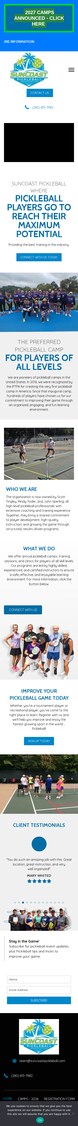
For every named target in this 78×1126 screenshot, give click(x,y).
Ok (40, 1120)
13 (63, 903)
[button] (40, 93)
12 (59, 903)
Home (7, 1099)
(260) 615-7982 (42, 107)
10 (51, 903)
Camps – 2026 (28, 1099)
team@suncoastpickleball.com (42, 1061)
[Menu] (71, 70)
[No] (73, 1114)
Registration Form (59, 1099)
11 (55, 903)
